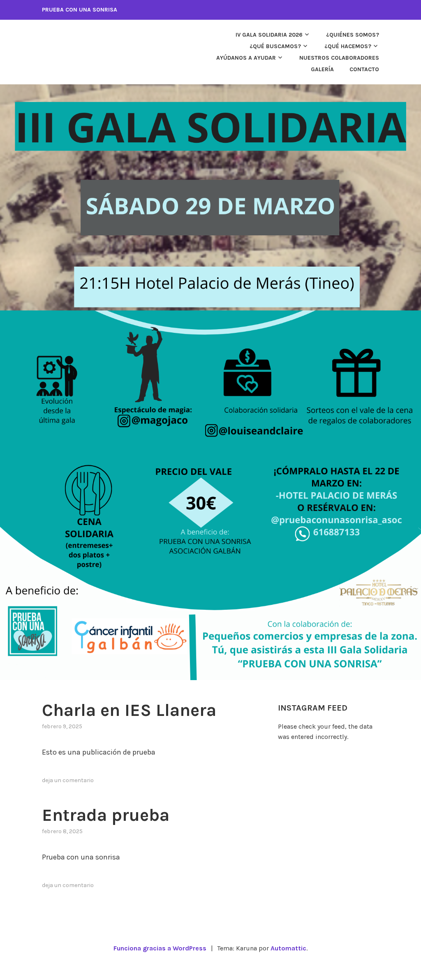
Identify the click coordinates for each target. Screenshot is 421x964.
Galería (322, 69)
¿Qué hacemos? (347, 46)
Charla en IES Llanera (129, 710)
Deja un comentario (68, 780)
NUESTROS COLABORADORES (339, 57)
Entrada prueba (105, 815)
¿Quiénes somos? (352, 34)
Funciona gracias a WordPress (159, 948)
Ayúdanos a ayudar (246, 57)
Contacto (364, 69)
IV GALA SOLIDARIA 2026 (269, 34)
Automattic (288, 948)
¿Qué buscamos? (275, 46)
